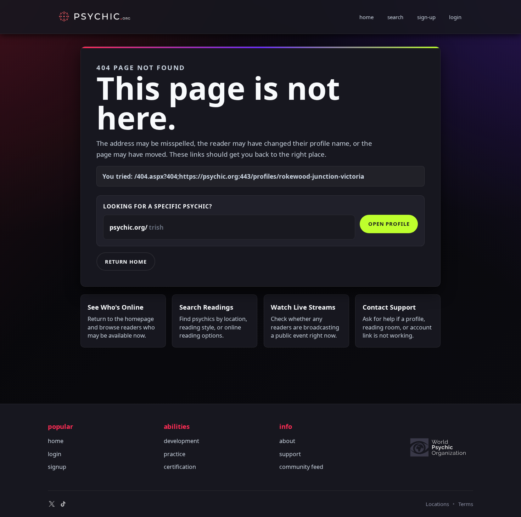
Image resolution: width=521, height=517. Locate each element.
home (366, 17)
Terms (465, 503)
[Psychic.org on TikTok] (63, 504)
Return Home (126, 261)
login (455, 17)
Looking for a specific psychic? (157, 206)
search (395, 17)
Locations (437, 503)
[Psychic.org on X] (52, 504)
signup (57, 467)
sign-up (426, 17)
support (290, 454)
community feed (301, 467)
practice (174, 454)
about (287, 441)
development (181, 441)
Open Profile (389, 223)
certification (180, 467)
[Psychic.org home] (441, 447)
